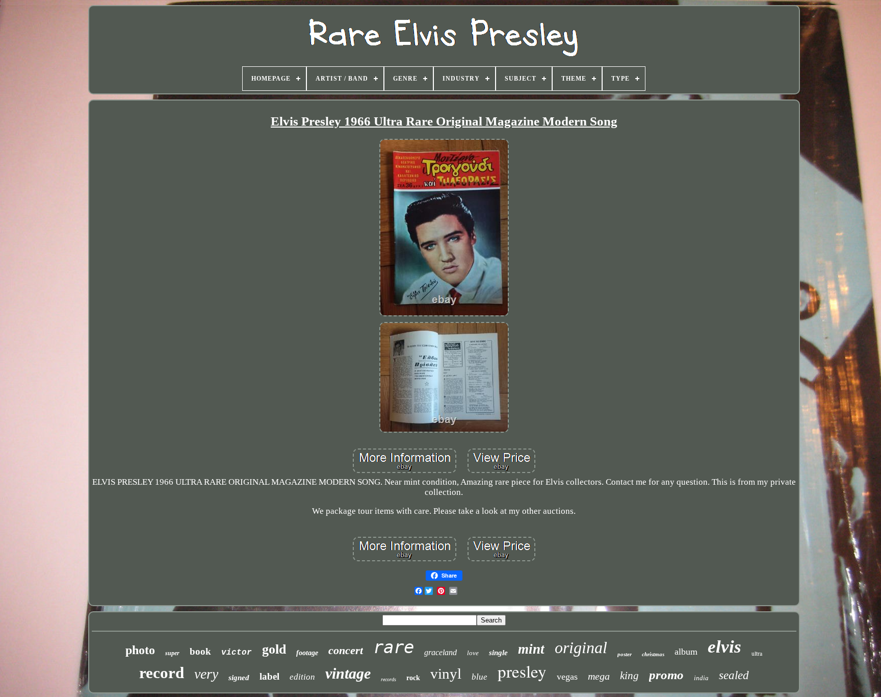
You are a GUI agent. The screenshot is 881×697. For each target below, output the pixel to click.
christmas (653, 654)
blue (479, 677)
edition (302, 677)
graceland (440, 652)
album (686, 651)
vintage (348, 673)
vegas (567, 676)
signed (238, 678)
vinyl (445, 673)
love (473, 653)
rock (413, 678)
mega (599, 676)
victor (236, 652)
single (498, 653)
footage (307, 653)
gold (274, 649)
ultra (757, 653)
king (629, 675)
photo (140, 650)
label (269, 676)
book (200, 651)
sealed (734, 675)
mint (531, 649)
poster (624, 654)
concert (345, 650)
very (206, 674)
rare (393, 647)
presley (522, 671)
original (581, 647)
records (388, 679)
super (172, 653)
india (701, 678)
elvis (724, 647)
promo (666, 675)
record (161, 673)
